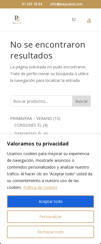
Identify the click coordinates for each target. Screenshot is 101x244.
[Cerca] (95, 139)
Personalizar (50, 216)
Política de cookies (40, 187)
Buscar (81, 101)
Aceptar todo (51, 201)
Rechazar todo (50, 231)
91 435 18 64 (32, 4)
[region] (50, 189)
